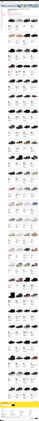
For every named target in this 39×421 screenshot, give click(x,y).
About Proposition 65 (13, 415)
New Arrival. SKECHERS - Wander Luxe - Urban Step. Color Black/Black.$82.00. (19, 160)
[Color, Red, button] (20, 71)
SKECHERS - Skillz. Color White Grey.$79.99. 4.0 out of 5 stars (34, 222)
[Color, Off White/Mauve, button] (27, 300)
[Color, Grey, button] (9, 86)
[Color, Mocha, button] (32, 132)
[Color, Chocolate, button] (9, 25)
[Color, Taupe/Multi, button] (24, 316)
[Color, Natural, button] (16, 101)
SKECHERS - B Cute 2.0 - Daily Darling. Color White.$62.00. (11, 267)
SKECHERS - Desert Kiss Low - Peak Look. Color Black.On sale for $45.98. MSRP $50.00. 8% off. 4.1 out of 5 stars (34, 98)
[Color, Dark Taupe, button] (9, 363)
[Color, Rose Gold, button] (32, 101)
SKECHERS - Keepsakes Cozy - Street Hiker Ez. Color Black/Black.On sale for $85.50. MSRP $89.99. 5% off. (19, 298)
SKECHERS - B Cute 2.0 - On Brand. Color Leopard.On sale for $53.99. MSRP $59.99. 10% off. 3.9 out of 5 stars (11, 282)
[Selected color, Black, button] (8, 86)
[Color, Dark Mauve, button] (16, 86)
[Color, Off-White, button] (17, 132)
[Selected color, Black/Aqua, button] (23, 394)
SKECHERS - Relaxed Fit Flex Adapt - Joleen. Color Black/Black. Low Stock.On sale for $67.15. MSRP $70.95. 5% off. (19, 329)
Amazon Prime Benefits (3, 414)
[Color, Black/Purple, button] (24, 300)
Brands (30, 411)
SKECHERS (14, 12)
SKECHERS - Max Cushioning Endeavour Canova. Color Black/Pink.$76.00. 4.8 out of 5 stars (34, 391)
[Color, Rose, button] (18, 209)
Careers (2, 412)
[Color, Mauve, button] (16, 116)
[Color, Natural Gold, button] (9, 163)
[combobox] (11, 1)
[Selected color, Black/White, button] (31, 300)
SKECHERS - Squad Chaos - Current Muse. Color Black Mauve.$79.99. (19, 113)
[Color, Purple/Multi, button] (25, 178)
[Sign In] (36, 1)
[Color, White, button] (17, 71)
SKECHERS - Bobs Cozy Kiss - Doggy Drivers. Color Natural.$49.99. (11, 38)
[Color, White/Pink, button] (11, 255)
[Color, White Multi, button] (20, 194)
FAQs (11, 411)
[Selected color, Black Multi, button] (8, 71)
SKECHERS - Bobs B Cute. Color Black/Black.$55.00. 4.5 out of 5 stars (26, 68)
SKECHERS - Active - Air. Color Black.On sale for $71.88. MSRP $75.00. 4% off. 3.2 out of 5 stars (26, 360)
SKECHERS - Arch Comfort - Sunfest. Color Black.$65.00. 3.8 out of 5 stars (19, 145)
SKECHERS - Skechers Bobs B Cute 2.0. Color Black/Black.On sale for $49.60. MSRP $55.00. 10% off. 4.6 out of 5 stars (19, 68)
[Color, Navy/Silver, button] (9, 394)
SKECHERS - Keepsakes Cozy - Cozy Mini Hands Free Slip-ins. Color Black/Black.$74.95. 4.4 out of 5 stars (34, 282)
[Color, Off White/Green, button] (32, 300)
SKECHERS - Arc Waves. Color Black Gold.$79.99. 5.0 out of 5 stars (11, 160)
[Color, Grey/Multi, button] (17, 25)
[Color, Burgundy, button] (33, 300)
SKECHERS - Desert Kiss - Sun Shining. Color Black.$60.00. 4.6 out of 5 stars (34, 160)
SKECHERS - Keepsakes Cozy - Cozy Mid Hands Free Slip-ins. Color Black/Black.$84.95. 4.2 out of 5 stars (11, 298)
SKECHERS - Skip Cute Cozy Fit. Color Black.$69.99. (19, 83)
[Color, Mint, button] (17, 209)
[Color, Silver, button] (33, 101)
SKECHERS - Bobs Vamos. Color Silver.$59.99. (19, 252)
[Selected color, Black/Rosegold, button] (8, 394)
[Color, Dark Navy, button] (9, 178)
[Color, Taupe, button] (32, 25)
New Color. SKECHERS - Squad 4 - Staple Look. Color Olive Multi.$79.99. (26, 267)
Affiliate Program (21, 412)
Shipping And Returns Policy (13, 414)
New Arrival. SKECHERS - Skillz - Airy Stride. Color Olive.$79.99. (19, 267)
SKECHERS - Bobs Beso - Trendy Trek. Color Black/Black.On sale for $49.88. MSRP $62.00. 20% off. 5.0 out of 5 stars (11, 145)
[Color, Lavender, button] (35, 394)
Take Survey (21, 414)
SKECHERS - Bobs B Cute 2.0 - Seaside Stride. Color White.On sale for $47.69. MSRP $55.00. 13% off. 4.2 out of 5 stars (26, 206)
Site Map (21, 413)
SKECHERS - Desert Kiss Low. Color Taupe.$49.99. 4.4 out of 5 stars (34, 237)
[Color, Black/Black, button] (24, 132)
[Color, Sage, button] (26, 101)
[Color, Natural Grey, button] (11, 71)
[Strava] (4, 408)
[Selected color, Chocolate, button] (31, 270)
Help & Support (36, 3)
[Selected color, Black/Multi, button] (23, 316)
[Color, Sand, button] (17, 300)
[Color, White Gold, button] (10, 163)
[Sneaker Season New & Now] (19, 6)
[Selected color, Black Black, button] (31, 116)
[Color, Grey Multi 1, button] (9, 71)
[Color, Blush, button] (9, 101)
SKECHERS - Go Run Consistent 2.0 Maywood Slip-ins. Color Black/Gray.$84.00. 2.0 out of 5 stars (19, 376)
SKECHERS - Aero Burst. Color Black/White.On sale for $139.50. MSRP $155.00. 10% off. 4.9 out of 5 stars (34, 298)
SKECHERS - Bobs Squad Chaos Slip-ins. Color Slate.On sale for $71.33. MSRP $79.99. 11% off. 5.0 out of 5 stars (34, 191)
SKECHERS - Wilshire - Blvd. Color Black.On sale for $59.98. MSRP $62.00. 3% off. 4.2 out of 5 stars (34, 329)
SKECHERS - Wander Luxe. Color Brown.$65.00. (19, 282)
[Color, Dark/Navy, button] (10, 255)
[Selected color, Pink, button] (8, 209)
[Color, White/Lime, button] (26, 300)
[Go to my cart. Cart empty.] (37, 1)
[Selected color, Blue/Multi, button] (23, 178)
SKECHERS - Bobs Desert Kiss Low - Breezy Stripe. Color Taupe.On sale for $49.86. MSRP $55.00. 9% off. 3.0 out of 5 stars (26, 237)
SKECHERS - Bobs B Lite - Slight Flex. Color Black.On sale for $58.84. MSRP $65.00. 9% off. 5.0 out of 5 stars (11, 98)
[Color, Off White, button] (24, 116)
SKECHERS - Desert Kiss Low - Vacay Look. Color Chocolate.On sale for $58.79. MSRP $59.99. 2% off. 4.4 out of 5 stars (34, 267)
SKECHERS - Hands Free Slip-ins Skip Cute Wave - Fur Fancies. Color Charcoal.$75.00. (26, 53)
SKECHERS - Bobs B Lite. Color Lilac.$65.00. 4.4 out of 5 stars (11, 252)
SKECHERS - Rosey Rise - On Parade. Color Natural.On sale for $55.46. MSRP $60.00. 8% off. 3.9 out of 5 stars (19, 38)
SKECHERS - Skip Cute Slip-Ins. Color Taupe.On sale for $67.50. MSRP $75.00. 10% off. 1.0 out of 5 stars (11, 222)
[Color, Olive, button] (18, 194)
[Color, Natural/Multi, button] (34, 394)
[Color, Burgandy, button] (16, 194)
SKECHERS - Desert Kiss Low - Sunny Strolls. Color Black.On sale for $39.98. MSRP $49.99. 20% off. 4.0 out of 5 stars (34, 145)
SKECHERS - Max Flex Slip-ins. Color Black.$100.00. (11, 376)
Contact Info (12, 412)
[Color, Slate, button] (18, 86)
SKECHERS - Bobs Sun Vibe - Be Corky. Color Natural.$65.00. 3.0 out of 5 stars (34, 252)
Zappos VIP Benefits (3, 415)
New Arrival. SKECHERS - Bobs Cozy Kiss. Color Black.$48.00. (26, 23)
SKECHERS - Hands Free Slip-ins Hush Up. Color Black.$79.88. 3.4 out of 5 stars (11, 83)
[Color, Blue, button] (16, 209)
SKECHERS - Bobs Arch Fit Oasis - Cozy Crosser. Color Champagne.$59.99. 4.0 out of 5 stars (11, 237)
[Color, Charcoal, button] (24, 163)
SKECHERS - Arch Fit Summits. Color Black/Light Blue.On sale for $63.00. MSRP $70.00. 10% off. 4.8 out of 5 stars (34, 376)
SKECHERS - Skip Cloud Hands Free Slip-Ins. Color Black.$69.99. (19, 175)
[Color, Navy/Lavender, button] (24, 394)
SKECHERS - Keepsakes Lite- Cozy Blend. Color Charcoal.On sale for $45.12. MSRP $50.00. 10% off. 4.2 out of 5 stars (19, 53)
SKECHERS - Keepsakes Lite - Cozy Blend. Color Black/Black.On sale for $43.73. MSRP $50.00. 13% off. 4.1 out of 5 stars (11, 23)
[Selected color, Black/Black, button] (8, 25)
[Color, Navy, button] (19, 71)
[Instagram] (1, 408)
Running (30, 414)
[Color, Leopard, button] (16, 25)
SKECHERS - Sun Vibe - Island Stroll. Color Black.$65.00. (26, 145)
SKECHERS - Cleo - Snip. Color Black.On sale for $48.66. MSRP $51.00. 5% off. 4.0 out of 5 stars (11, 344)
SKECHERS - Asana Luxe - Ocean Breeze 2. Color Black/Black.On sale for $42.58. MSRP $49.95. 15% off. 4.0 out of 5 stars (19, 360)
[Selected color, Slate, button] (31, 209)
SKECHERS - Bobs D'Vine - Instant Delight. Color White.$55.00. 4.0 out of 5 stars (26, 222)
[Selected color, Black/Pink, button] (23, 300)
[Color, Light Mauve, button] (18, 116)
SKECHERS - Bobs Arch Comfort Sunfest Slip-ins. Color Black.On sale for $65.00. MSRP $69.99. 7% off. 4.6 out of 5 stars (19, 98)
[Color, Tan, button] (25, 163)
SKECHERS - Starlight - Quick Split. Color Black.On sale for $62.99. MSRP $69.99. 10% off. (34, 129)
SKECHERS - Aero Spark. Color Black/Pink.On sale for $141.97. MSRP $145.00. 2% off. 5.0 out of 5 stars (26, 298)
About (1, 411)
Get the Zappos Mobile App (4, 413)
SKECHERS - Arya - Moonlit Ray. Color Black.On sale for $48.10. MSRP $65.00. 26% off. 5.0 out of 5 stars (34, 344)
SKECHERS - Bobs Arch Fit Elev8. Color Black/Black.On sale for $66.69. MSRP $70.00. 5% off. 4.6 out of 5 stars (19, 129)
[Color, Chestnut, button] (10, 25)
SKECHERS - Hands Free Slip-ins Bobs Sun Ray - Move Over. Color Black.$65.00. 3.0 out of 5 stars (11, 129)
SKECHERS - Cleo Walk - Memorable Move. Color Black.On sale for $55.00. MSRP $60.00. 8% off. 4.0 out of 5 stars (19, 344)
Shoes (11, 12)
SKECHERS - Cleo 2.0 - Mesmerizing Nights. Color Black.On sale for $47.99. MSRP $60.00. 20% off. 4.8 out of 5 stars (34, 313)
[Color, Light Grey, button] (10, 101)
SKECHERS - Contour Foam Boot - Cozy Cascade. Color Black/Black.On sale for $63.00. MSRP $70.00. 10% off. (34, 38)
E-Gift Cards (21, 415)
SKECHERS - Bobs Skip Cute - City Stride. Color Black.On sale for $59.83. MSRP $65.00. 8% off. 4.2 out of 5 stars (26, 98)
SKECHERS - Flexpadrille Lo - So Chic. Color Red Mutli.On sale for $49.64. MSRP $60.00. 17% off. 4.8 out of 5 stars (11, 191)
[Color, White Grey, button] (10, 71)
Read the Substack (22, 0)
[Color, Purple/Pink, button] (25, 316)
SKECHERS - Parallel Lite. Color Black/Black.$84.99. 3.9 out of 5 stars (11, 360)
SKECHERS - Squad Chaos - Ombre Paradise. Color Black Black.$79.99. (34, 113)
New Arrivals (30, 413)
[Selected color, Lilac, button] (8, 255)
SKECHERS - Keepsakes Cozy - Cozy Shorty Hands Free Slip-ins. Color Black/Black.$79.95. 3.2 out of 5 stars (26, 282)
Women (17, 12)
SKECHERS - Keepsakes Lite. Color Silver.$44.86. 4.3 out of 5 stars (19, 23)
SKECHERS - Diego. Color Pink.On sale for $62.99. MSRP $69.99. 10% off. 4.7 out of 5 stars (11, 206)
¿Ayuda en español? (12, 413)
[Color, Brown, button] (16, 363)
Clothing (30, 412)
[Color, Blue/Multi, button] (33, 394)
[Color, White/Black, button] (25, 394)
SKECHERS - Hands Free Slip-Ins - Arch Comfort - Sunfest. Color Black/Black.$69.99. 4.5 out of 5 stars (26, 160)
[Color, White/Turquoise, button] (25, 300)
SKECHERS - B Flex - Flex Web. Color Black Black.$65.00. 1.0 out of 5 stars (11, 175)
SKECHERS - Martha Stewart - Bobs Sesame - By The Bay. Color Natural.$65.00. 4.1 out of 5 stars (34, 175)
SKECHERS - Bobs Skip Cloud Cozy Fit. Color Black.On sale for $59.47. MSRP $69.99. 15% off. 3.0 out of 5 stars (26, 83)
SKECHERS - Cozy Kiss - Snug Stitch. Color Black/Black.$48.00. (34, 23)
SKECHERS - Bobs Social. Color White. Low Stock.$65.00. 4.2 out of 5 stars (19, 191)
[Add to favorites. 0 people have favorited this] (14, 16)
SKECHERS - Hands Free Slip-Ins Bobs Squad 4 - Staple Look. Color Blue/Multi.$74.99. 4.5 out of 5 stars (26, 175)
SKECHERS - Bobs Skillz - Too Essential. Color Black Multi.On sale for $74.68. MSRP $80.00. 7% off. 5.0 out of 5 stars (11, 68)
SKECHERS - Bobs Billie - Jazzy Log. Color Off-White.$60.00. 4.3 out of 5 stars (19, 206)
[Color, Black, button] (18, 71)
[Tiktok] (3, 408)
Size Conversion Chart (22, 411)
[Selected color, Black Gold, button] (8, 163)
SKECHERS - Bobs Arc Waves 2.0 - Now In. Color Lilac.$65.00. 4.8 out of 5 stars (26, 191)
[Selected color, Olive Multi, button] (23, 270)
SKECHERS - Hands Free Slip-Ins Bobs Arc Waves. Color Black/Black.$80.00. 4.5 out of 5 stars (34, 53)
